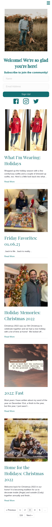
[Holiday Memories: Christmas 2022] (26, 285)
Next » (29, 515)
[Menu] (48, 3)
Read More (9, 181)
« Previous (11, 510)
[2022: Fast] (26, 365)
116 (21, 515)
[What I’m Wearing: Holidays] (26, 130)
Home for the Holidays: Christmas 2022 (24, 473)
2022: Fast (14, 393)
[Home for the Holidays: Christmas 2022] (26, 440)
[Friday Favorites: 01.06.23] (26, 210)
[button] (26, 94)
